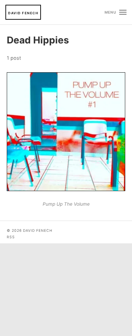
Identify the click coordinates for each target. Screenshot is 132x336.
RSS (11, 237)
